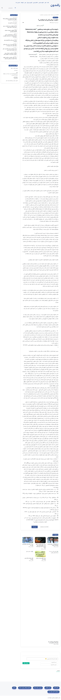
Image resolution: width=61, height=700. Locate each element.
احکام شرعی (35, 2)
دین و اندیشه (53, 14)
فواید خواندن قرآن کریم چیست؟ (29, 559)
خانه (48, 2)
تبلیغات (22, 2)
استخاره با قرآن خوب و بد (53, 692)
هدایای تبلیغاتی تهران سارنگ (24, 688)
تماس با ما (18, 2)
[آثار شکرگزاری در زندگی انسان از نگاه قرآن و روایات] (52, 540)
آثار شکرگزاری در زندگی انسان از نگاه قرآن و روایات (53, 545)
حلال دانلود (56, 688)
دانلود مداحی (41, 2)
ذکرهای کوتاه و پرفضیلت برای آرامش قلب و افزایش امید (53, 642)
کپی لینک (34, 527)
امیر (17, 72)
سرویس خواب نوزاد (38, 688)
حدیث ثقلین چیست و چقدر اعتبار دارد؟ (41, 559)
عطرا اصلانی (16, 77)
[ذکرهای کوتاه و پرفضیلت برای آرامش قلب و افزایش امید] (52, 596)
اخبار (45, 2)
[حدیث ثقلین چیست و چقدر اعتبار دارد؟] (40, 554)
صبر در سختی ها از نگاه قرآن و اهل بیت (27, 545)
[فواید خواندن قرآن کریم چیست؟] (27, 554)
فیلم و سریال (29, 2)
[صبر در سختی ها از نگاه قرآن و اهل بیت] (27, 540)
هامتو (14, 688)
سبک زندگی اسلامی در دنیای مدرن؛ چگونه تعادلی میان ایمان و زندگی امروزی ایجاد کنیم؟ (41, 546)
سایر (25, 2)
